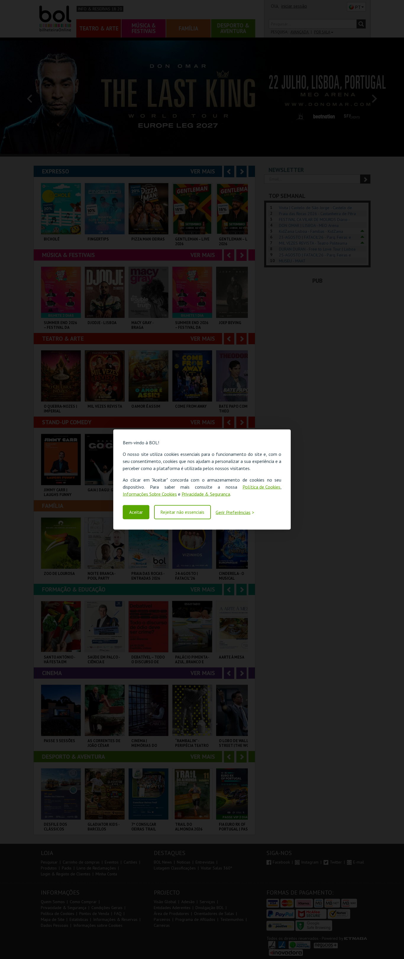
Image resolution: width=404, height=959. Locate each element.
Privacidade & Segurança (206, 494)
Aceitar (136, 512)
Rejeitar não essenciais (182, 512)
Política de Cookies (261, 487)
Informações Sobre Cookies (150, 494)
